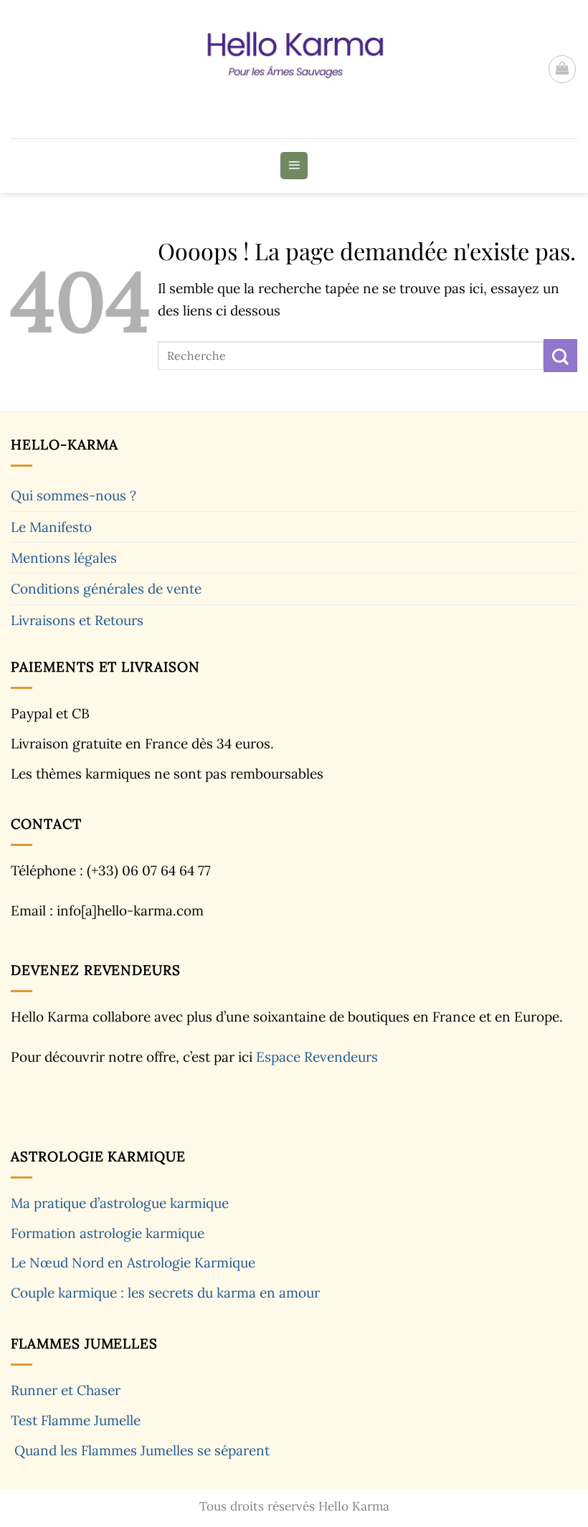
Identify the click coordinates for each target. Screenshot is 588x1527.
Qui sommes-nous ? (73, 495)
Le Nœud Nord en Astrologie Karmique (133, 1262)
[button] (562, 68)
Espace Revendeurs (317, 1056)
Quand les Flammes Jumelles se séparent (142, 1450)
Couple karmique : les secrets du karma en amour (165, 1292)
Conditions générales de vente (106, 588)
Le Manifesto (51, 527)
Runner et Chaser (65, 1390)
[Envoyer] (560, 355)
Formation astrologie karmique (107, 1233)
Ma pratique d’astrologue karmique (120, 1203)
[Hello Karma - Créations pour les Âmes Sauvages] (285, 69)
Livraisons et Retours (77, 620)
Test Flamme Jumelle (76, 1420)
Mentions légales (64, 557)
